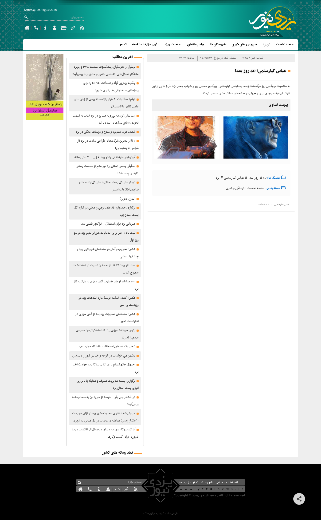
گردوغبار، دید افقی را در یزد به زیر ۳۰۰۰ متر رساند (104, 157)
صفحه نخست (285, 44)
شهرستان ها (218, 44)
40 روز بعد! (257, 178)
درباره (266, 44)
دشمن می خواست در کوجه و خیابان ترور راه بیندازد (103, 356)
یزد (217, 178)
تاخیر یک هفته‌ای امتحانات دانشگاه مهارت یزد (106, 346)
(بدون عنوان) (127, 199)
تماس (122, 44)
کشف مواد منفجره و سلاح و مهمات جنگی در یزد (105, 132)
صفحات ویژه (172, 44)
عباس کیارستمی (234, 178)
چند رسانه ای (195, 44)
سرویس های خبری (244, 44)
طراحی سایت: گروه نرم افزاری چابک (160, 513)
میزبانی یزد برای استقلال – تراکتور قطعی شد (108, 224)
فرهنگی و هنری (235, 188)
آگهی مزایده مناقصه (145, 44)
